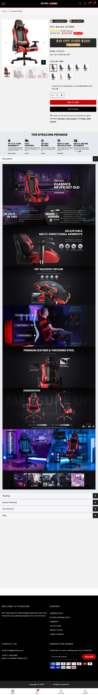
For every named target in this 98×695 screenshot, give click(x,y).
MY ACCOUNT (55, 626)
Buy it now (73, 109)
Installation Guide (60, 153)
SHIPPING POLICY (56, 613)
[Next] (44, 42)
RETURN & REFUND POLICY (60, 617)
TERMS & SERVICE (57, 634)
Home (4, 11)
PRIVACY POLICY (56, 630)
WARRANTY (54, 621)
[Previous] (6, 42)
